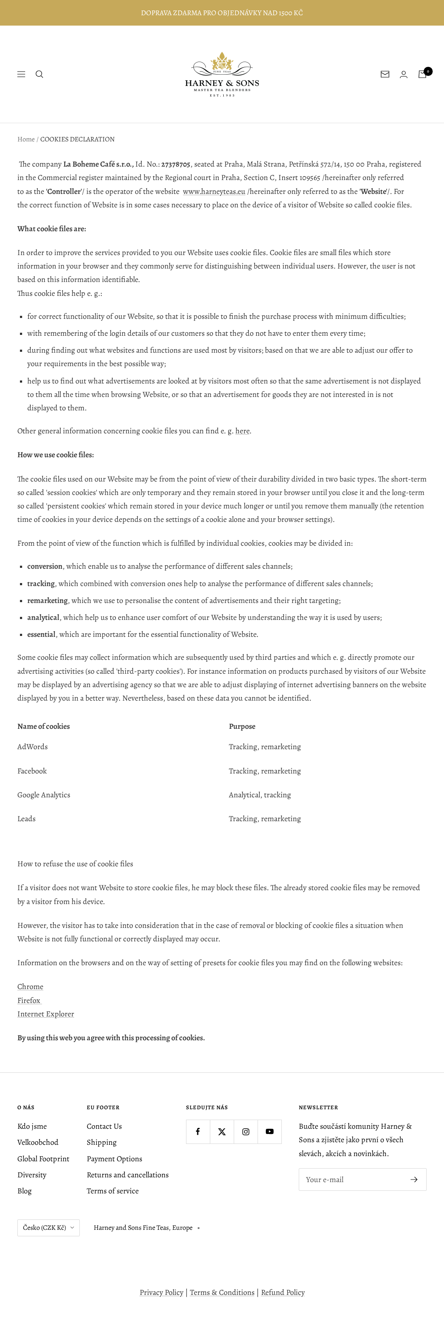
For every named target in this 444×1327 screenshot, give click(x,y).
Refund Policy (283, 1292)
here (242, 431)
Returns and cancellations (128, 1175)
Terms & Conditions (222, 1292)
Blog (24, 1191)
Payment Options (114, 1158)
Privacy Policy (161, 1292)
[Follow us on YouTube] (269, 1132)
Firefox (29, 1000)
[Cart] (422, 74)
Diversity (31, 1175)
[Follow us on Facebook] (198, 1132)
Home (26, 139)
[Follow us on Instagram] (246, 1132)
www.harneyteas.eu (214, 191)
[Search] (39, 74)
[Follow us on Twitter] (222, 1132)
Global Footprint (43, 1158)
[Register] (414, 1179)
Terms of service (113, 1191)
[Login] (404, 74)
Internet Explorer (45, 1014)
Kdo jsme (32, 1126)
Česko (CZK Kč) (44, 1227)
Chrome (30, 986)
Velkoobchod (38, 1142)
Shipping (102, 1142)
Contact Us (104, 1126)
